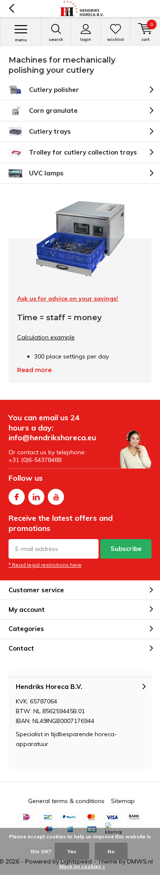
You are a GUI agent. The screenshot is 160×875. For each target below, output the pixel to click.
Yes (71, 851)
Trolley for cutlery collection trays (83, 152)
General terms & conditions (66, 801)
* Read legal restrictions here (45, 565)
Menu (21, 40)
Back (11, 8)
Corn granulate (53, 110)
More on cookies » (82, 866)
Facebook (17, 497)
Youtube (56, 497)
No (111, 851)
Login (85, 39)
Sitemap (123, 801)
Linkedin (36, 497)
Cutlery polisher (54, 90)
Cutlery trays (50, 131)
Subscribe (126, 549)
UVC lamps (46, 173)
